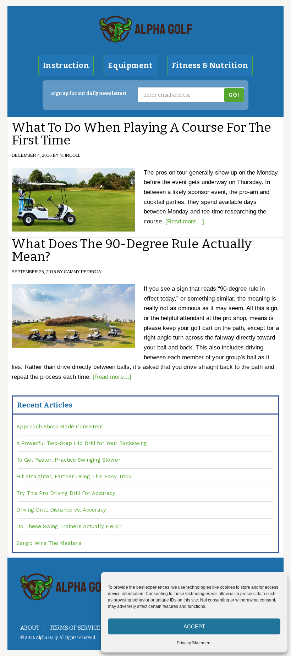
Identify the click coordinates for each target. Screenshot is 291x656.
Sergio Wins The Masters (48, 543)
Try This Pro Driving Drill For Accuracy (65, 493)
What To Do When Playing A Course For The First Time (141, 134)
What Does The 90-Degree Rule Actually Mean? (132, 250)
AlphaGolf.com (145, 29)
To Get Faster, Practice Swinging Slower (68, 460)
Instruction (66, 65)
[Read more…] (184, 221)
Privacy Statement (194, 642)
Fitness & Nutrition (210, 65)
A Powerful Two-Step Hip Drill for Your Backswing (81, 443)
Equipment (130, 65)
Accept (194, 626)
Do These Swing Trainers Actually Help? (69, 526)
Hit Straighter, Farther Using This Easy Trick (73, 476)
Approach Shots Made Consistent (59, 426)
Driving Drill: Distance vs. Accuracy (61, 510)
